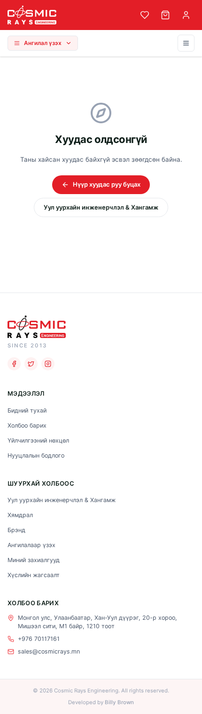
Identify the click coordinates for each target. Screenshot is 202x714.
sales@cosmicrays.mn (49, 651)
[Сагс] (165, 15)
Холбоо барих (27, 425)
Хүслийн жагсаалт (34, 575)
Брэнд (16, 530)
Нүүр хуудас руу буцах (106, 184)
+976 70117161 (39, 638)
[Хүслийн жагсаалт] (144, 15)
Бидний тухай (27, 410)
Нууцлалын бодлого (36, 455)
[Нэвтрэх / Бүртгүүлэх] (186, 15)
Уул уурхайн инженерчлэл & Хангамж (101, 207)
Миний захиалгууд (34, 560)
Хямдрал (20, 515)
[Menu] (186, 43)
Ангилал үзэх (43, 42)
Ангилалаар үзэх (31, 545)
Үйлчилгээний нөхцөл (38, 440)
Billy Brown (119, 702)
